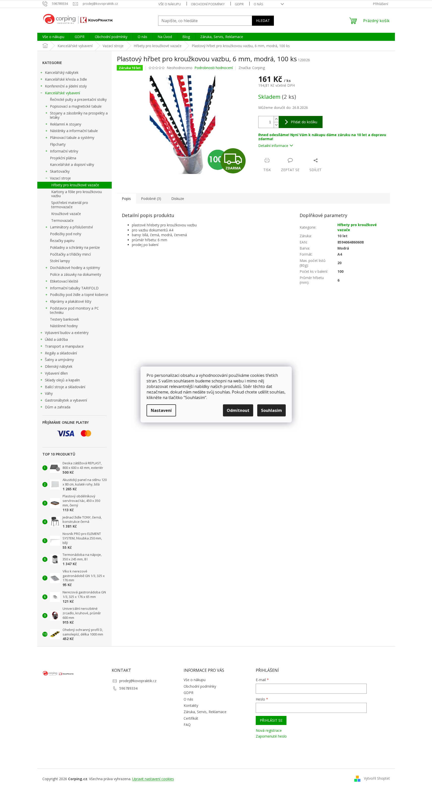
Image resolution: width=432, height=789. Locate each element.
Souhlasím (271, 410)
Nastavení (161, 410)
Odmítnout (238, 410)
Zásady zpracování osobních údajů (172, 435)
